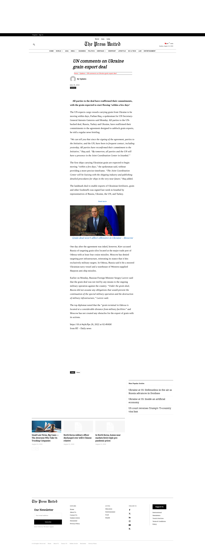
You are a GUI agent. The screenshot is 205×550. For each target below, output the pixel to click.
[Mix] (135, 93)
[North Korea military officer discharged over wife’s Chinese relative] (78, 426)
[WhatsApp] (103, 93)
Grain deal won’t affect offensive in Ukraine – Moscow (102, 237)
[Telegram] (130, 93)
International (157, 512)
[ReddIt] (97, 93)
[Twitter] (130, 514)
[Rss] (130, 529)
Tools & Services (158, 518)
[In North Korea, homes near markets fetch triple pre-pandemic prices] (110, 426)
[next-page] (37, 448)
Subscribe (48, 522)
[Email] (119, 93)
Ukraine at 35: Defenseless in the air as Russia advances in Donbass (150, 391)
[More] (179, 93)
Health (107, 518)
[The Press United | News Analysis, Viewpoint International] (102, 44)
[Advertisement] (102, 16)
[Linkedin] (108, 93)
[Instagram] (130, 521)
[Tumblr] (125, 93)
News (78, 372)
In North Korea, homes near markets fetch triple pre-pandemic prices (108, 438)
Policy (155, 524)
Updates (82, 73)
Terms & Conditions (159, 521)
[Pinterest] (114, 93)
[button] (34, 44)
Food (107, 515)
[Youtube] (130, 525)
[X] (92, 93)
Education (108, 509)
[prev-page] (33, 448)
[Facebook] (86, 93)
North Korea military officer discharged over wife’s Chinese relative (78, 438)
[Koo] (174, 93)
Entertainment (110, 512)
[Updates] (73, 79)
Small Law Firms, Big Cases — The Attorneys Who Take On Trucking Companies (45, 438)
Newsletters (156, 515)
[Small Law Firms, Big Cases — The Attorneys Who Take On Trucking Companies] (46, 426)
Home (76, 73)
